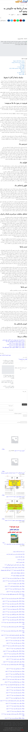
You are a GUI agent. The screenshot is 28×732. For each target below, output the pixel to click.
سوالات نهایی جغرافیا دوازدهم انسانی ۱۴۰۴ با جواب (14, 586)
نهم (18, 725)
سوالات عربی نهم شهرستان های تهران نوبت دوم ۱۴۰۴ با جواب (12, 684)
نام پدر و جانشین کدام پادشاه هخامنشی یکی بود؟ (15, 341)
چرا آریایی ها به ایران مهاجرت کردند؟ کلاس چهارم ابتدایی (13, 340)
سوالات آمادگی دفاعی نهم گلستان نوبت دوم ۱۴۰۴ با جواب (13, 614)
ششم (5, 723)
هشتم (21, 725)
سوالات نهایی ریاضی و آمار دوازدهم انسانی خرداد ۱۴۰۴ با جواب (12, 700)
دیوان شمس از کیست (20, 562)
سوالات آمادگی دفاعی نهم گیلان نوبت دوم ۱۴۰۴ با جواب (13, 651)
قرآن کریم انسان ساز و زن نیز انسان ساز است (15, 554)
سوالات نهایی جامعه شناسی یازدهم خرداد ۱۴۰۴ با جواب (13, 661)
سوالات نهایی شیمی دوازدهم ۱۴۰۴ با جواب (16, 583)
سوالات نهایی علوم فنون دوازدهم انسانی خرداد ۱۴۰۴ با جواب (12, 635)
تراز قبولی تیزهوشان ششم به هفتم (17, 572)
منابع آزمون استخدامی (7, 722)
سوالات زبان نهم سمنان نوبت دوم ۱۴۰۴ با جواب (15, 708)
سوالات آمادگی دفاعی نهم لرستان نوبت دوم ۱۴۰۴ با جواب (13, 656)
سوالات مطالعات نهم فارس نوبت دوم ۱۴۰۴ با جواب (14, 718)
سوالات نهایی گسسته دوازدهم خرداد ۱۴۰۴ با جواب (14, 637)
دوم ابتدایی (19, 723)
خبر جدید (17, 722)
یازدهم (14, 725)
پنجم (7, 723)
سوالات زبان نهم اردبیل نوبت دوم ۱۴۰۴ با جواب (15, 687)
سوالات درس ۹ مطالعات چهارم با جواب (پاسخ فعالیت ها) (13, 347)
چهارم (10, 723)
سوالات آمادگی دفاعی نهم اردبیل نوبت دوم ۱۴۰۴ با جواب (13, 611)
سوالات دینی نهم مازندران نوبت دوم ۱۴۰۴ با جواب (14, 671)
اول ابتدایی (23, 723)
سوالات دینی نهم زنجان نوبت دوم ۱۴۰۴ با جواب (15, 643)
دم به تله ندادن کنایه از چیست (18, 551)
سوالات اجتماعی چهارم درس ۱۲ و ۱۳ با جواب (15, 344)
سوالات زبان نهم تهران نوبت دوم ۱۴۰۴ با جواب (15, 695)
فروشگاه (21, 722)
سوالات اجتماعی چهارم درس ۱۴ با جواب (16, 345)
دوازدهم (10, 725)
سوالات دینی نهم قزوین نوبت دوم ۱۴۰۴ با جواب (15, 668)
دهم (16, 725)
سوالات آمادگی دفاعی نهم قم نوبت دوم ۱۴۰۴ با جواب (14, 653)
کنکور (2, 722)
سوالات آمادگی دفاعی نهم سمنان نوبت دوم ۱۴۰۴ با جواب (13, 619)
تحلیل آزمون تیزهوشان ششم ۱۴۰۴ (17, 575)
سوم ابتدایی (14, 723)
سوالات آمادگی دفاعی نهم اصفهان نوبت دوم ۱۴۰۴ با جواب (13, 606)
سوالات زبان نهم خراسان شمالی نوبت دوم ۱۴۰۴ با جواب (13, 645)
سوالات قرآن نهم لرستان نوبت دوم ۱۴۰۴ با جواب (15, 676)
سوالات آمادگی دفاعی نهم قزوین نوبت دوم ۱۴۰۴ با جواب (13, 617)
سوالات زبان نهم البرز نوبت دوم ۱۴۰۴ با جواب (15, 711)
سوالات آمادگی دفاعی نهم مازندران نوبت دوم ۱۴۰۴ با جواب (12, 598)
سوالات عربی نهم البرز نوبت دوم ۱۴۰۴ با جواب (15, 591)
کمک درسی (11, 727)
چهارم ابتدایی (25, 14)
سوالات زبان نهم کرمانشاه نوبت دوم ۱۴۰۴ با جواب (14, 588)
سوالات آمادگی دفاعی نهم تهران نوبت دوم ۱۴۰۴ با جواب (13, 609)
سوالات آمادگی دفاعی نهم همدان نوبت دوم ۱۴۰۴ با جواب (13, 601)
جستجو (25, 415)
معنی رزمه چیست (20, 559)
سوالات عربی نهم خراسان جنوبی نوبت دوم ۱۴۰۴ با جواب (13, 679)
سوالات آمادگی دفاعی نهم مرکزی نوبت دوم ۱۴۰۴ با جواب (13, 603)
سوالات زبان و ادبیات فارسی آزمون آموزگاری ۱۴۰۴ (14, 564)
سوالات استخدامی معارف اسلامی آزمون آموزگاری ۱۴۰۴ (13, 567)
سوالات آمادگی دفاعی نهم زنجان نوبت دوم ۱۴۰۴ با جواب (13, 580)
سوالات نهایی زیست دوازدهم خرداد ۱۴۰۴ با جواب (14, 703)
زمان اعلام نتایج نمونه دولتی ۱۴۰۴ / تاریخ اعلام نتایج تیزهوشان (12, 570)
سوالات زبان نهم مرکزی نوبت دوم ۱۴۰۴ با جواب (15, 692)
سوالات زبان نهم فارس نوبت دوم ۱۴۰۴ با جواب (15, 648)
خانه (25, 722)
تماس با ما (6, 725)
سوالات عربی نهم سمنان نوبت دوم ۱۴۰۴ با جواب (15, 640)
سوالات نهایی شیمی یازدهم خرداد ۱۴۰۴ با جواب (15, 659)
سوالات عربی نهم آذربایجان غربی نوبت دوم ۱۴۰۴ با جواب (13, 578)
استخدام (13, 722)
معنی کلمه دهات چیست (19, 556)
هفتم (2, 723)
